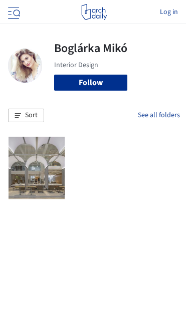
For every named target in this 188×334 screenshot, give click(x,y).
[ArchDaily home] (94, 12)
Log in (169, 12)
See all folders (159, 115)
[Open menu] (13, 12)
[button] (26, 116)
